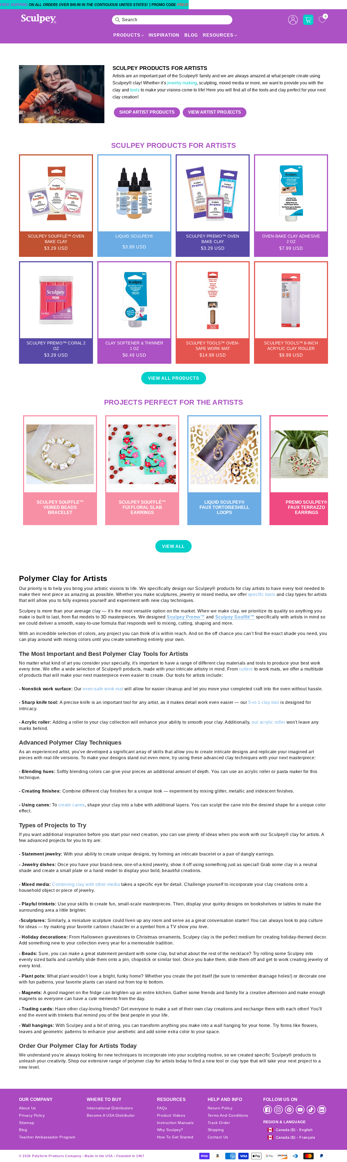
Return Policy (220, 1108)
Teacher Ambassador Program (47, 1137)
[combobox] (172, 19)
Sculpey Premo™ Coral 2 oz (56, 346)
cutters (246, 669)
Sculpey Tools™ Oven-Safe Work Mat (212, 346)
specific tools (262, 594)
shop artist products (147, 112)
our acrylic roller (268, 722)
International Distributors (110, 1108)
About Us (27, 1108)
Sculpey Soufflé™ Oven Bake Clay (56, 239)
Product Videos (171, 1115)
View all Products (173, 378)
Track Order (219, 1122)
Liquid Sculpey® (134, 236)
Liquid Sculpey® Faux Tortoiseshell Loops (224, 507)
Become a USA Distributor (111, 1115)
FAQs (162, 1108)
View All (173, 546)
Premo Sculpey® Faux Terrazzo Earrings (306, 507)
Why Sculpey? (170, 1130)
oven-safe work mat (103, 689)
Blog (191, 35)
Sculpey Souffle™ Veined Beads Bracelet (60, 507)
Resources (218, 35)
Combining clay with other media (86, 884)
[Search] (118, 19)
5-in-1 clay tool (263, 702)
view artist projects (214, 112)
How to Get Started (175, 1137)
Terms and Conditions (228, 1115)
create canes (71, 805)
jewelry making (181, 83)
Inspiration (164, 35)
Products (126, 35)
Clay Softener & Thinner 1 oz (134, 346)
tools (135, 90)
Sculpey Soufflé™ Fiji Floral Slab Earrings (142, 507)
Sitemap (26, 1122)
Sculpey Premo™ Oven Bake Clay (212, 239)
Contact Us (218, 1137)
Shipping (216, 1130)
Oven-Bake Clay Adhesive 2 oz (291, 239)
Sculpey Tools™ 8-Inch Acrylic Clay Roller (291, 346)
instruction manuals (175, 1122)
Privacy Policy (32, 1115)
